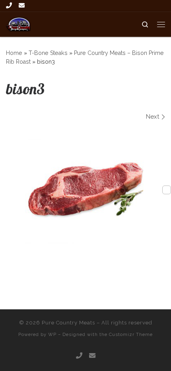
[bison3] (85, 188)
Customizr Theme (131, 334)
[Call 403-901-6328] (9, 5)
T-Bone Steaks (48, 53)
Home (14, 53)
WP (52, 334)
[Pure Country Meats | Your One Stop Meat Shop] (18, 23)
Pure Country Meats (68, 323)
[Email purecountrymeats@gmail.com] (22, 5)
